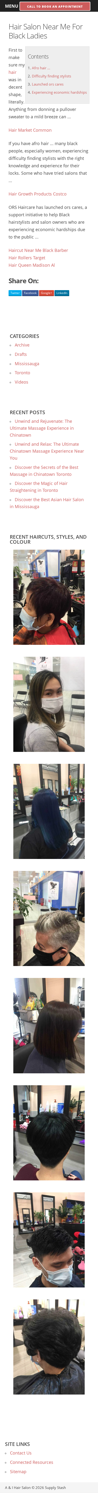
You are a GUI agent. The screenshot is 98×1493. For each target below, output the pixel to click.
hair (12, 72)
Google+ (46, 293)
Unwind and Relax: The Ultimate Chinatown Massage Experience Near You (47, 451)
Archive (22, 345)
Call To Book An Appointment (55, 7)
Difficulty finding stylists (51, 76)
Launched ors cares (48, 84)
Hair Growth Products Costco (38, 194)
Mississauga (27, 363)
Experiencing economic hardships (59, 92)
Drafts (21, 354)
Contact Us (21, 1453)
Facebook (30, 293)
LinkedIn (61, 293)
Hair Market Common (30, 130)
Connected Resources (31, 1462)
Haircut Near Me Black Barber (38, 250)
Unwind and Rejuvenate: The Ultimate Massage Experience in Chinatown (42, 428)
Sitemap (18, 1471)
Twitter (15, 293)
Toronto (22, 372)
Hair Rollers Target (27, 258)
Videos (21, 382)
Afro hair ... (41, 67)
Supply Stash (55, 1487)
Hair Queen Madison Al (32, 265)
